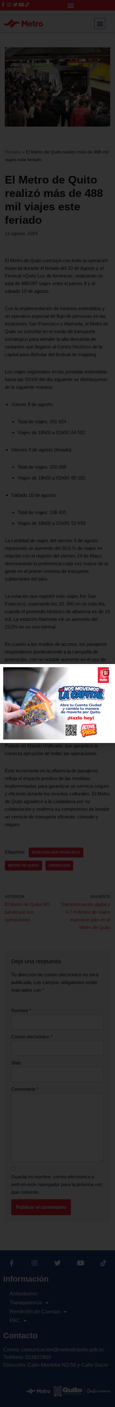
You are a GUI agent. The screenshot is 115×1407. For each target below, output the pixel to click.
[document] (57, 703)
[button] (106, 672)
